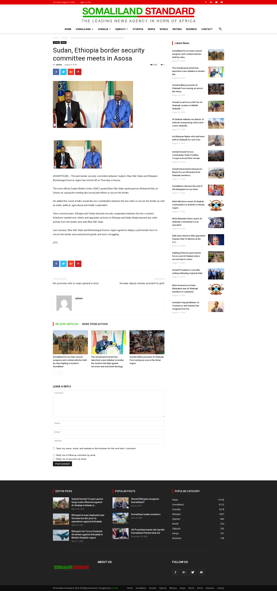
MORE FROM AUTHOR (95, 324)
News (64, 42)
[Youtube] (221, 2)
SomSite (114, 588)
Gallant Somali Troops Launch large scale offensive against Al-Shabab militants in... (87, 502)
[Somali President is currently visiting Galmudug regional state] (216, 273)
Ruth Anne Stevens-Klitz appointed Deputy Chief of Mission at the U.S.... (188, 239)
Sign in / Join (85, 2)
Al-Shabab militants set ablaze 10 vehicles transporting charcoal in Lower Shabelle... (188, 122)
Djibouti (120, 29)
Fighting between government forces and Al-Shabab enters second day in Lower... (186, 256)
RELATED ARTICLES (66, 324)
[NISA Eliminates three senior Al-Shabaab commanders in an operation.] (216, 222)
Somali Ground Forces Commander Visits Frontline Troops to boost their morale (186, 155)
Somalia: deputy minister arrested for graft (142, 283)
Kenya (151, 29)
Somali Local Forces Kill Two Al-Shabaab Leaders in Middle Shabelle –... (187, 105)
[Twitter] (216, 2)
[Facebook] (205, 2)
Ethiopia (138, 29)
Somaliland (83, 29)
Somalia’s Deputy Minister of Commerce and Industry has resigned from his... (185, 305)
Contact (207, 29)
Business (191, 29)
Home (68, 29)
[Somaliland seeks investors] (121, 518)
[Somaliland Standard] (138, 15)
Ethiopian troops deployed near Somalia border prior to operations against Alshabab (88, 518)
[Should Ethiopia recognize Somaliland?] (121, 502)
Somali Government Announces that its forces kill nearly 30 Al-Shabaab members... (187, 172)
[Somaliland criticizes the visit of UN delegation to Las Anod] (216, 190)
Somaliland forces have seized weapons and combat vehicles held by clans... (187, 54)
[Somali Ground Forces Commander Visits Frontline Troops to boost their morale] (216, 155)
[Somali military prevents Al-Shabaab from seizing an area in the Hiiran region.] (147, 342)
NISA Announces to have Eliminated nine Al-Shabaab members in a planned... (185, 288)
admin (59, 64)
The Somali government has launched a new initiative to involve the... (188, 71)
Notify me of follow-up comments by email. (76, 455)
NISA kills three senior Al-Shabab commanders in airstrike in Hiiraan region (188, 204)
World (164, 29)
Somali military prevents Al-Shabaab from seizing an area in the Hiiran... (187, 88)
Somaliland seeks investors (145, 514)
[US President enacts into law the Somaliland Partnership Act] (121, 533)
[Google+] (211, 2)
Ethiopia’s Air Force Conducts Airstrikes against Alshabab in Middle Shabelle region (87, 534)
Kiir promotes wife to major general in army (76, 283)
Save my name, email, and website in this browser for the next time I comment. (96, 448)
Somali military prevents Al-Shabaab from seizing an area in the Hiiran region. (147, 360)
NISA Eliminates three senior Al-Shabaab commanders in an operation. (187, 221)
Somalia (103, 29)
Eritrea (177, 29)
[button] (220, 29)
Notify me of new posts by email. (71, 459)
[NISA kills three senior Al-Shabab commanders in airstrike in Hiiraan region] (216, 205)
